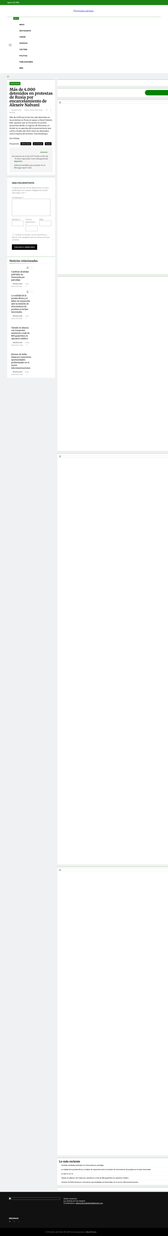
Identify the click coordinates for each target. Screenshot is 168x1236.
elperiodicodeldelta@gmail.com (89, 1203)
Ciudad (22, 37)
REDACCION (16, 110)
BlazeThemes (91, 1232)
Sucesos (23, 43)
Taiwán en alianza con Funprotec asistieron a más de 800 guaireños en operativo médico (20, 333)
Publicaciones (26, 62)
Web (41, 219)
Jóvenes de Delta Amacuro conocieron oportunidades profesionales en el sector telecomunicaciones (21, 361)
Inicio (21, 25)
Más (21, 68)
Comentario (18, 197)
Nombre (16, 219)
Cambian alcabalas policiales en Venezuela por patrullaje (20, 275)
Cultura (23, 49)
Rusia (48, 143)
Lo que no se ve (67, 1174)
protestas (38, 143)
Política (23, 56)
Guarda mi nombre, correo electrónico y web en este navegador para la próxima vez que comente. (30, 237)
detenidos (25, 143)
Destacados (25, 31)
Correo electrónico (30, 222)
